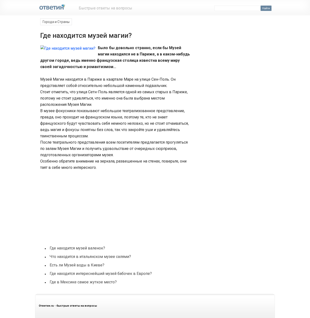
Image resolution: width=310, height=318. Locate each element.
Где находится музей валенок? (77, 248)
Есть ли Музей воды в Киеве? (77, 265)
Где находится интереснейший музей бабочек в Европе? (101, 273)
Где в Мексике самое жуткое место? (83, 282)
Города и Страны (56, 22)
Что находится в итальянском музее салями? (90, 256)
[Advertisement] (76, 205)
